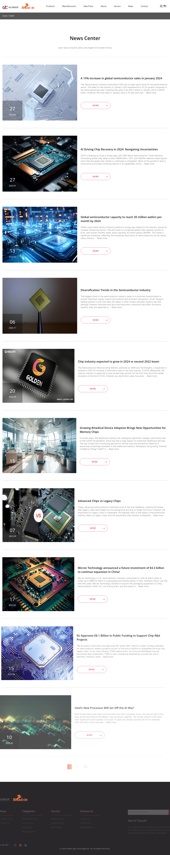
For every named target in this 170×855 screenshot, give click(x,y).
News (130, 6)
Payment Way (57, 823)
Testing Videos (87, 827)
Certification (86, 823)
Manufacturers (69, 6)
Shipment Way (58, 818)
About (103, 6)
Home (4, 16)
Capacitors (27, 827)
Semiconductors (30, 818)
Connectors (27, 823)
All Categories (28, 831)
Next (85, 767)
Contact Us (85, 818)
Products (50, 6)
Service (117, 6)
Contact (144, 6)
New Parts (88, 6)
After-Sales (56, 827)
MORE (96, 105)
